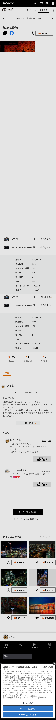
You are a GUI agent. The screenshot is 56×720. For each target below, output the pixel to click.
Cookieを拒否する (28, 709)
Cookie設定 (28, 703)
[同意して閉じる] (54, 663)
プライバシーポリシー (30, 698)
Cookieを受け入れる (28, 715)
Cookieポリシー (24, 696)
